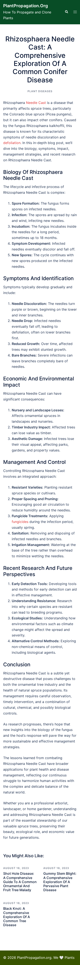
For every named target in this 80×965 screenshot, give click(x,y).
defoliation (11, 143)
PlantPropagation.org (25, 5)
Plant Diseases (40, 91)
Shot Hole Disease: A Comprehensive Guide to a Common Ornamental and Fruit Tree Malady (20, 881)
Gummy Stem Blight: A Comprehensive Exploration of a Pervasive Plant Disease (59, 881)
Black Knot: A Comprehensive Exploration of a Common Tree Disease (16, 916)
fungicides (20, 522)
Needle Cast (36, 102)
